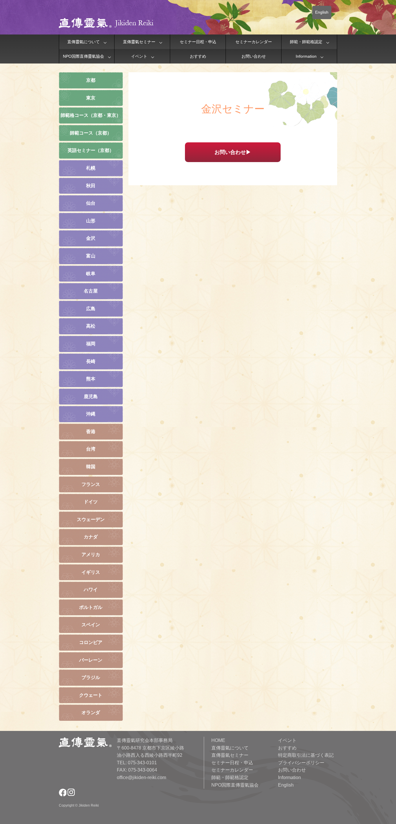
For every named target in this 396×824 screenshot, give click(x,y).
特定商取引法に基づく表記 (306, 755)
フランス (90, 484)
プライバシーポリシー (301, 762)
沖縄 (90, 413)
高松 (90, 326)
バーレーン (90, 660)
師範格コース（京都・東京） (91, 115)
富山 (90, 255)
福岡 (90, 343)
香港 (90, 431)
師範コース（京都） (91, 132)
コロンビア (90, 642)
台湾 (90, 449)
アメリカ (90, 554)
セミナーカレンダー (253, 41)
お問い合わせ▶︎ (233, 152)
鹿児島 (91, 396)
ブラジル (90, 677)
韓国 (90, 466)
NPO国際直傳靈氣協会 (83, 56)
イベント (139, 56)
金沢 (90, 238)
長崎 (90, 361)
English (321, 12)
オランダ (90, 712)
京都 (90, 80)
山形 (90, 220)
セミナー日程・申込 (198, 41)
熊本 (90, 378)
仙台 (90, 203)
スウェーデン (91, 519)
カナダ (91, 536)
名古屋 (91, 290)
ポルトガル (90, 607)
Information (306, 56)
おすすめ (198, 56)
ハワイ (91, 589)
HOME (218, 740)
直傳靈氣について (83, 41)
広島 (90, 308)
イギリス (90, 572)
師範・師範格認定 (306, 41)
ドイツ (91, 501)
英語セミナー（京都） (91, 150)
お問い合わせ (253, 56)
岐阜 (90, 273)
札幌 (90, 168)
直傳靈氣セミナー (139, 41)
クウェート (90, 695)
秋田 (90, 185)
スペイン (90, 624)
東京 (90, 97)
